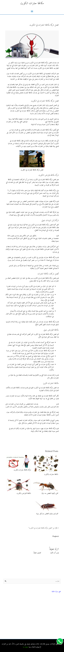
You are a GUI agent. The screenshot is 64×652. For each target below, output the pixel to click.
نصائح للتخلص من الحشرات (53, 610)
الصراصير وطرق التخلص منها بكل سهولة (47, 513)
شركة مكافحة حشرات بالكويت (22, 470)
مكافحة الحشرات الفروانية (54, 629)
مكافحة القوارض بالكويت (24, 493)
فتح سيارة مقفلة (56, 591)
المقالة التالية (6, 439)
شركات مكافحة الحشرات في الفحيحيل (50, 625)
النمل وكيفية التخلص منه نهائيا (50, 493)
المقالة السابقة (57, 439)
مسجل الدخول (46, 552)
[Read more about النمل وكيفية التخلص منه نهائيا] (45, 485)
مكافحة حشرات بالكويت (51, 474)
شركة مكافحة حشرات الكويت (36, 121)
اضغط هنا (25, 647)
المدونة (59, 598)
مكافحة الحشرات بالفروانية (54, 618)
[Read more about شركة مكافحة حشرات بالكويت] (18, 461)
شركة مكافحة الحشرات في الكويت (46, 235)
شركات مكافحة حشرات (54, 606)
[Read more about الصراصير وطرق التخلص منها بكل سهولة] (45, 504)
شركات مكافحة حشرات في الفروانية (51, 633)
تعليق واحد (56, 28)
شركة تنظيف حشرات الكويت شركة (41, 536)
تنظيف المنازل (57, 602)
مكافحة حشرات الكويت (32, 3)
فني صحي (58, 589)
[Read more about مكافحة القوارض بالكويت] (18, 485)
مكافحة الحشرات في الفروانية (53, 621)
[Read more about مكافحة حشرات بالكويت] (45, 463)
